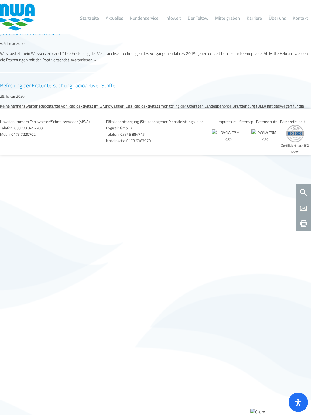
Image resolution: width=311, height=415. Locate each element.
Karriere (254, 18)
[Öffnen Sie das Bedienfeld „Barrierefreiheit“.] (298, 402)
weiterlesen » (83, 60)
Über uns (277, 18)
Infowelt (173, 18)
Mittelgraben (227, 18)
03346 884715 (132, 134)
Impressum (227, 122)
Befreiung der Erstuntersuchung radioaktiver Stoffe (57, 85)
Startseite (89, 18)
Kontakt (300, 18)
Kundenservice (144, 18)
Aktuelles (114, 18)
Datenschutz (266, 122)
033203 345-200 (28, 128)
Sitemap (246, 122)
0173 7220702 (23, 134)
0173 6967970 (138, 141)
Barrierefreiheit (292, 122)
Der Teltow (198, 18)
